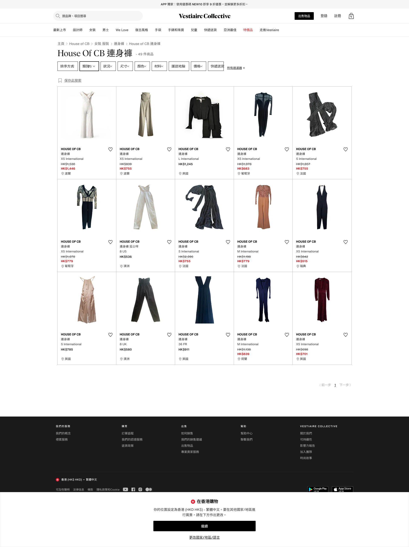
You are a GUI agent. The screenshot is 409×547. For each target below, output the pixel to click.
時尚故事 (306, 458)
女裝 (92, 30)
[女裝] (99, 30)
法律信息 (78, 489)
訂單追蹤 (128, 433)
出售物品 (304, 16)
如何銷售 (187, 433)
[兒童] (200, 30)
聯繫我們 (247, 439)
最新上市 (59, 30)
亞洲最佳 (230, 30)
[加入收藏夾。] (110, 149)
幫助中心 (247, 433)
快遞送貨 (210, 30)
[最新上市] (69, 30)
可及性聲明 (63, 490)
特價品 (248, 30)
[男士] (112, 30)
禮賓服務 (62, 439)
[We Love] (132, 30)
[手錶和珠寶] (187, 30)
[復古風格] (151, 30)
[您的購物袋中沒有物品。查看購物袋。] (351, 16)
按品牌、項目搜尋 (74, 16)
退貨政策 (128, 446)
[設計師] (86, 30)
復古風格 (141, 30)
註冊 (337, 16)
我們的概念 (63, 433)
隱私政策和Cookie (108, 489)
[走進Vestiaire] (282, 30)
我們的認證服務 (132, 439)
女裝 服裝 (101, 43)
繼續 (204, 526)
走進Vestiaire (269, 30)
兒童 (194, 30)
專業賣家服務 (190, 452)
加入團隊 (306, 452)
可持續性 (306, 439)
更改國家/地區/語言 (204, 537)
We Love (122, 30)
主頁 (61, 43)
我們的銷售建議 (191, 439)
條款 (90, 489)
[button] (351, 16)
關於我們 (306, 433)
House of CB (79, 43)
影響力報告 (307, 446)
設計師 (77, 30)
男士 (105, 30)
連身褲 (119, 43)
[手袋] (164, 30)
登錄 (324, 16)
